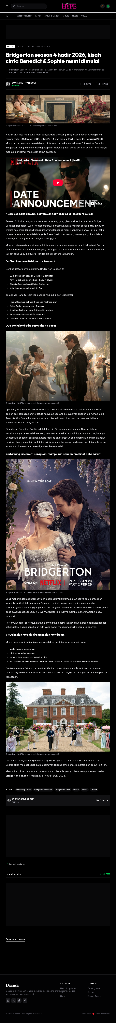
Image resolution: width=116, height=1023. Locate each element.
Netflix (85, 789)
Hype (62, 996)
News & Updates (68, 988)
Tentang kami (94, 988)
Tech (62, 992)
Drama (94, 789)
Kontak (91, 992)
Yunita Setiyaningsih (23, 798)
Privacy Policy (94, 996)
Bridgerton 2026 (63, 789)
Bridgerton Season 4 (43, 789)
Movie (10, 46)
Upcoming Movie (23, 789)
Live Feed (106, 874)
